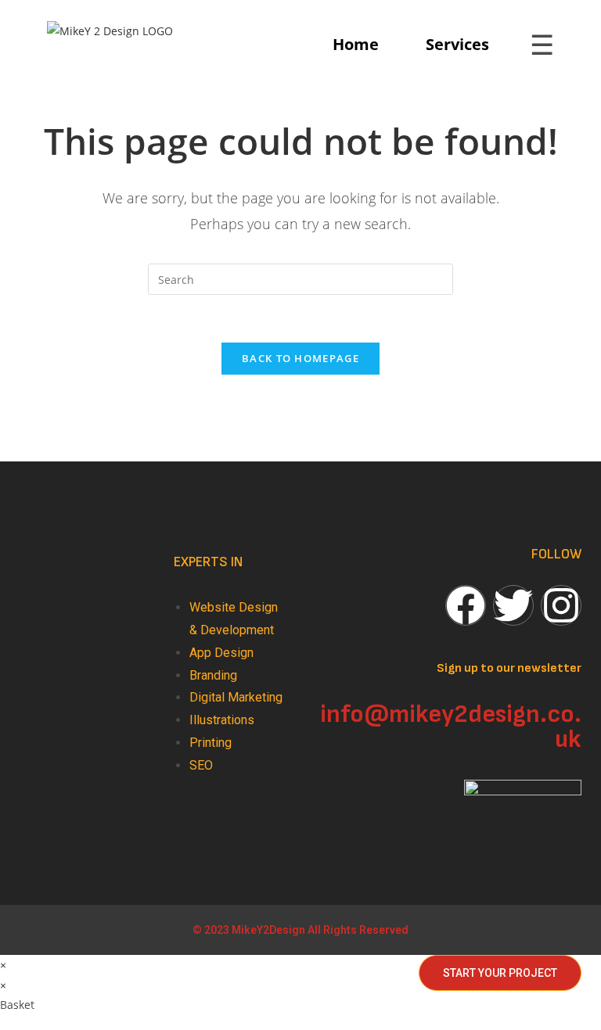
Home (356, 44)
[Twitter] (513, 605)
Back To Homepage (300, 358)
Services (457, 44)
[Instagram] (561, 605)
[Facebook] (465, 605)
